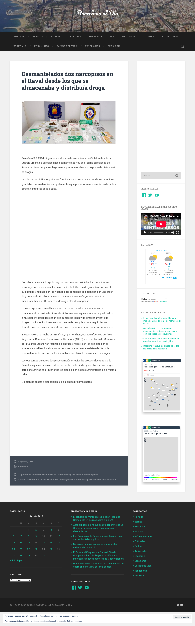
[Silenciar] (172, 232)
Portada (19, 36)
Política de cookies (74, 621)
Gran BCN (114, 46)
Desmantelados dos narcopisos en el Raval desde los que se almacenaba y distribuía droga (67, 80)
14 (21, 542)
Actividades (170, 36)
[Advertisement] (69, 237)
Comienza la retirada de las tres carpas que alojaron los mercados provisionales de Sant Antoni (67, 479)
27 (13, 555)
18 (51, 542)
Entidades (128, 36)
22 (28, 549)
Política (75, 36)
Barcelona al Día (97, 13)
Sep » (19, 560)
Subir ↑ (181, 605)
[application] (161, 224)
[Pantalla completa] (177, 232)
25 (51, 549)
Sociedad (56, 36)
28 (21, 555)
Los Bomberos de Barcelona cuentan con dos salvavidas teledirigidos (161, 340)
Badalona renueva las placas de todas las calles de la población (161, 347)
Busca (182, 46)
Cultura (148, 36)
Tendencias (92, 46)
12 (58, 536)
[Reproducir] (145, 232)
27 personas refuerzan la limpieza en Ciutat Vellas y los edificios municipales (58, 474)
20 (13, 549)
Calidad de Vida (67, 46)
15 (28, 542)
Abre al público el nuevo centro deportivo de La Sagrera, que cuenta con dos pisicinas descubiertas (160, 331)
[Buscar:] (161, 175)
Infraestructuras (101, 36)
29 (28, 555)
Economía (20, 46)
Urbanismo (41, 46)
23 (36, 549)
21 (21, 549)
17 (43, 542)
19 (58, 542)
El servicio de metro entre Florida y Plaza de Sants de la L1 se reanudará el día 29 (162, 321)
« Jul (12, 560)
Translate (162, 301)
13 (13, 542)
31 (43, 555)
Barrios (37, 36)
